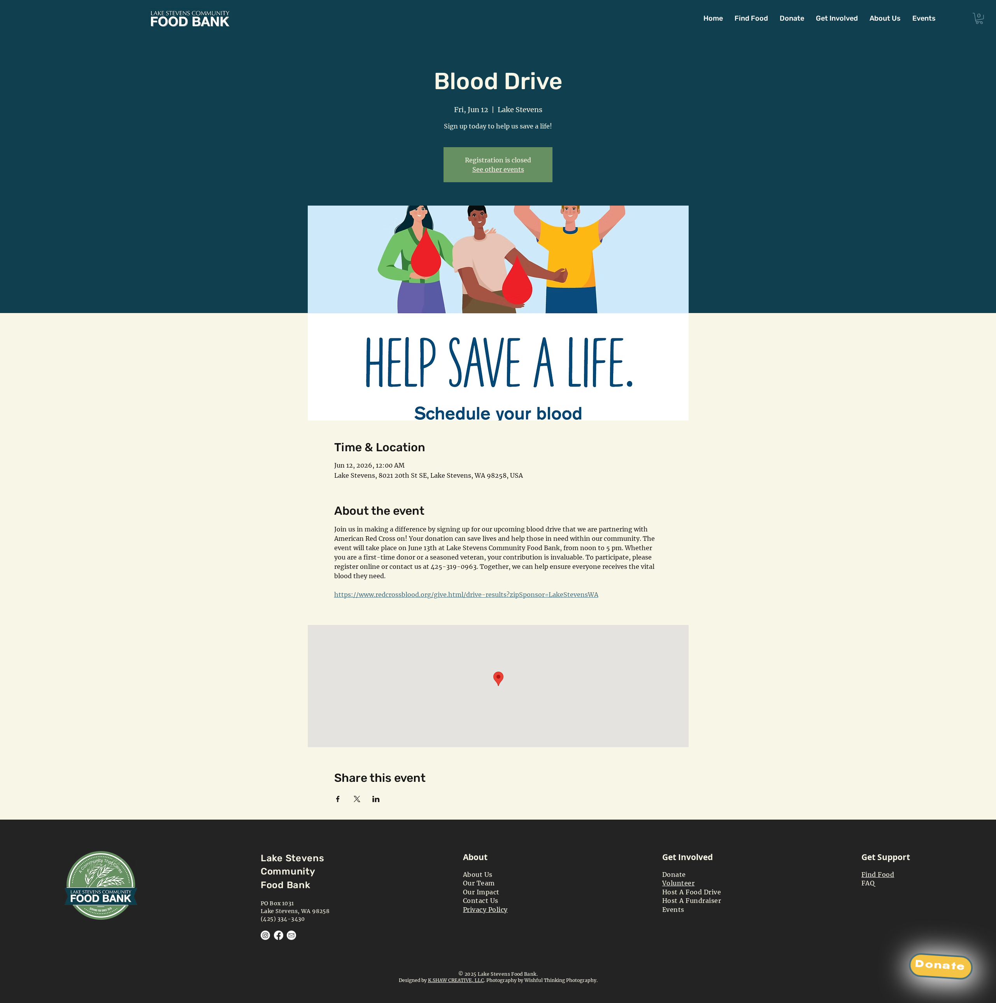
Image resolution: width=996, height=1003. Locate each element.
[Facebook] (278, 935)
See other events (498, 169)
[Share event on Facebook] (338, 799)
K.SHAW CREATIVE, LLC (456, 980)
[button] (837, 18)
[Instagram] (265, 935)
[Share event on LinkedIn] (376, 799)
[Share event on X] (357, 799)
